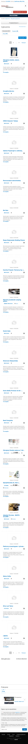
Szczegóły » (6, 72)
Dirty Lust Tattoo (8, 606)
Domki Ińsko (6, 331)
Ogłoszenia (14, 15)
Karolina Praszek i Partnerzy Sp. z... (13, 270)
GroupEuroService (8, 91)
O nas (13, 734)
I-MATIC (5, 636)
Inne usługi (6, 63)
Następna (24, 42)
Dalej (24, 699)
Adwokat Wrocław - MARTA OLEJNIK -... (11, 515)
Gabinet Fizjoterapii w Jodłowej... (13, 151)
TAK (3, 723)
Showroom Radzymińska (10, 361)
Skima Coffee (7, 576)
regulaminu (17, 712)
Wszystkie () (6, 31)
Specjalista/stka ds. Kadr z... (11, 483)
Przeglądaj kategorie (13, 22)
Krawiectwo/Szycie (8, 303)
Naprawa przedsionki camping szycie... (12, 300)
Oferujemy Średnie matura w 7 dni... (13, 450)
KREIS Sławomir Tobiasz (10, 121)
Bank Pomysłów (8, 420)
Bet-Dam (5, 210)
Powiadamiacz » (22, 26)
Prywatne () (15, 31)
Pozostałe (6, 608)
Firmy (3, 691)
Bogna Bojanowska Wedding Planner (14, 240)
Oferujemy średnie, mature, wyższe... (11, 60)
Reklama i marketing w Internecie (20, 701)
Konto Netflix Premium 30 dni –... (13, 390)
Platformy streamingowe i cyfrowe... (14, 546)
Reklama (17, 736)
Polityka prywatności (21, 734)
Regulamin (11, 736)
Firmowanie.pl (18, 697)
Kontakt (3, 734)
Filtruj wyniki (21, 37)
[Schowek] (24, 64)
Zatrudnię (6, 485)
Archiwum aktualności (21, 658)
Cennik (8, 734)
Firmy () (5, 33)
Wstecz (3, 699)
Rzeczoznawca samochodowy (12, 180)
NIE (6, 723)
